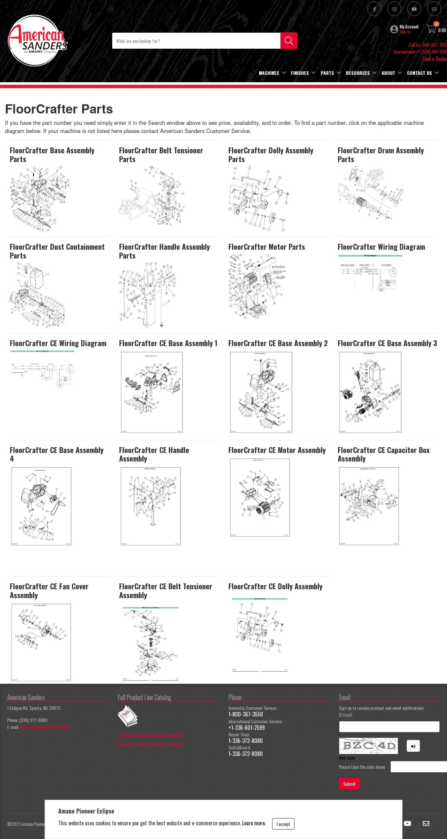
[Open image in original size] (37, 39)
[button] (395, 29)
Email (345, 715)
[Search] (288, 40)
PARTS (327, 72)
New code (347, 757)
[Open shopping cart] (431, 29)
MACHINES (269, 72)
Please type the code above (362, 766)
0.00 (442, 29)
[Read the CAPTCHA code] (413, 746)
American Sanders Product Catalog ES (151, 744)
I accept (283, 823)
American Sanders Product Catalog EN (151, 734)
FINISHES (300, 72)
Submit (349, 783)
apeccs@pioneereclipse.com (44, 726)
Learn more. (254, 823)
